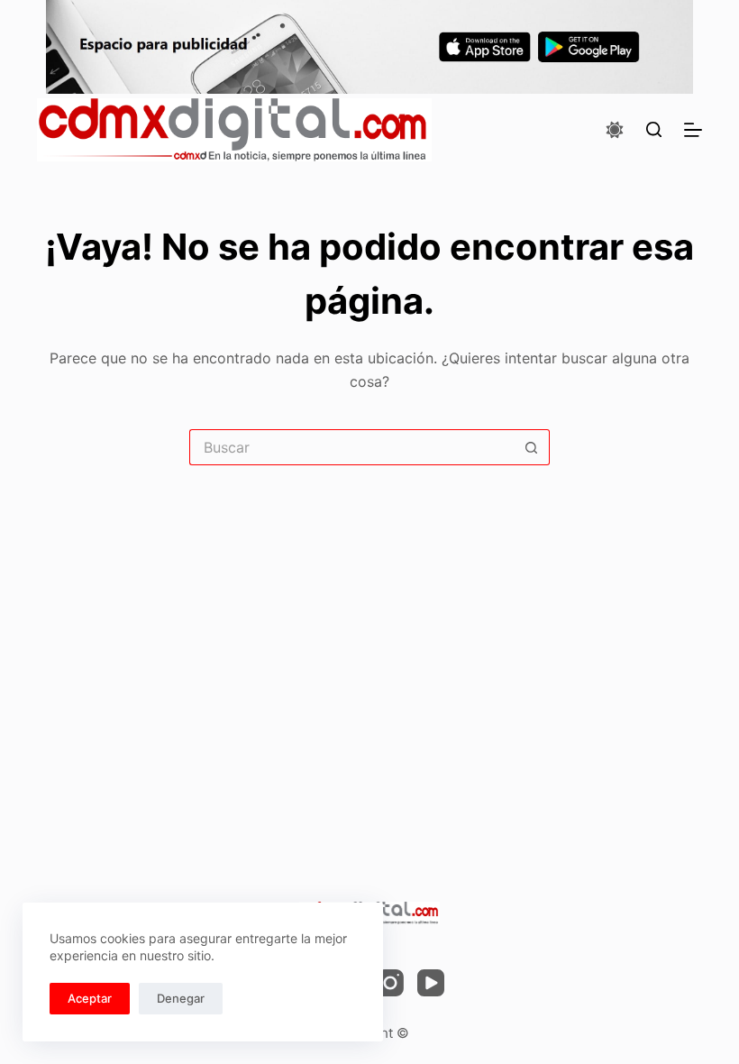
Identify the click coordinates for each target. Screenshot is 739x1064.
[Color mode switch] (615, 130)
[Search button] (532, 447)
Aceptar (90, 998)
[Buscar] (653, 129)
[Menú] (693, 130)
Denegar (181, 998)
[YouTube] (430, 982)
